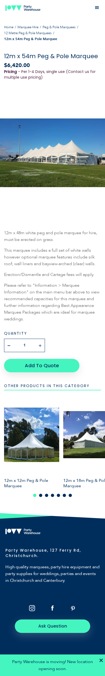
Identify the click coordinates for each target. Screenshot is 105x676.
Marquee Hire (28, 27)
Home (8, 27)
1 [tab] (34, 495)
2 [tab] (40, 495)
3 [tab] (46, 495)
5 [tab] (58, 495)
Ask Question (52, 626)
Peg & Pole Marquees (59, 27)
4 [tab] (52, 495)
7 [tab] (70, 495)
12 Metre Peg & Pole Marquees (28, 33)
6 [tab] (64, 495)
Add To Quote (42, 365)
